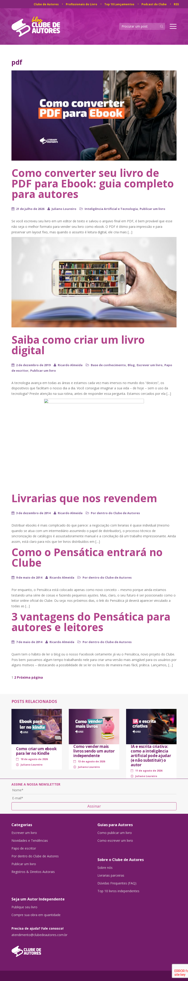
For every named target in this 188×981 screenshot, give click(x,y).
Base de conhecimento (108, 365)
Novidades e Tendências (29, 840)
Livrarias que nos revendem (84, 498)
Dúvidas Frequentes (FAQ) (116, 883)
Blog (131, 365)
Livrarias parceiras (110, 875)
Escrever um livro (150, 365)
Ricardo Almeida (70, 365)
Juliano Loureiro (64, 209)
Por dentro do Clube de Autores (115, 513)
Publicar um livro (152, 209)
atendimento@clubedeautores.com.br (39, 934)
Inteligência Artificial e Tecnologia (111, 209)
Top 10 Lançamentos (119, 4)
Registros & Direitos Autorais (33, 871)
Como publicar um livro (114, 832)
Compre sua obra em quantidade (36, 915)
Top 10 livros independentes (118, 891)
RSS (176, 4)
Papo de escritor (23, 848)
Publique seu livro (24, 907)
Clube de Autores (46, 4)
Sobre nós (105, 867)
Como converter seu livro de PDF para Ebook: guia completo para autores (92, 183)
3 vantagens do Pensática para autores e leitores (90, 621)
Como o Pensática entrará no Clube (87, 557)
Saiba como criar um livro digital (78, 344)
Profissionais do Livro (81, 4)
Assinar (94, 806)
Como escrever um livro (115, 840)
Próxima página (30, 677)
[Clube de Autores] (51, 949)
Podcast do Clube (154, 4)
